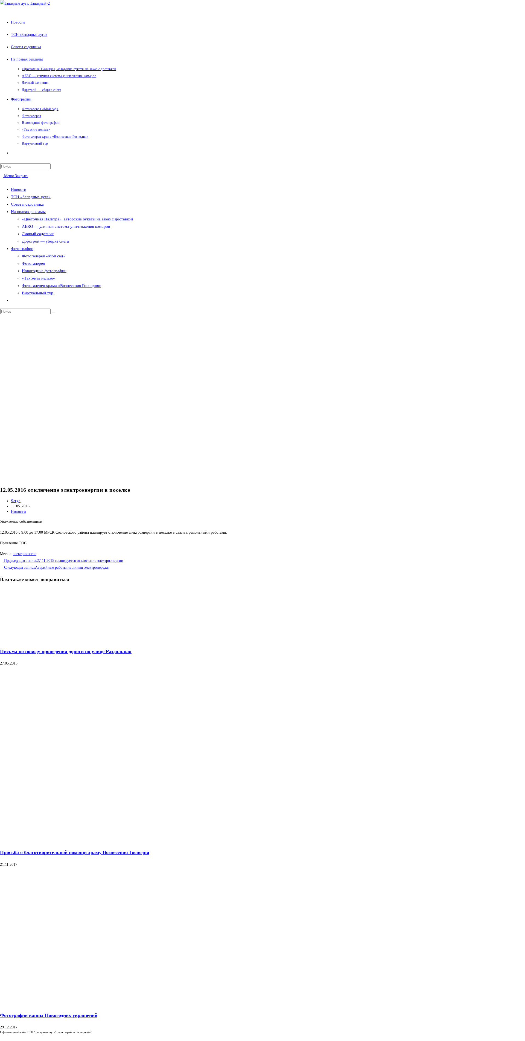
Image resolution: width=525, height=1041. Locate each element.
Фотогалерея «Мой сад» (43, 256)
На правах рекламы (28, 211)
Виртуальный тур (37, 293)
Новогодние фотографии (44, 271)
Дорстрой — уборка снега (45, 241)
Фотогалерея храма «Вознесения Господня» (61, 285)
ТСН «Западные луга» (31, 197)
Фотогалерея (33, 263)
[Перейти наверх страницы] (1, 1037)
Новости (18, 189)
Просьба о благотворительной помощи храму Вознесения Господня (74, 852)
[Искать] (54, 312)
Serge (16, 501)
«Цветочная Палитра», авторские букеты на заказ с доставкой (77, 219)
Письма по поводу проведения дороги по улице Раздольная (66, 651)
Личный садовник (38, 234)
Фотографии (22, 248)
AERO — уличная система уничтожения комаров (66, 226)
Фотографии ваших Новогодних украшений (48, 1015)
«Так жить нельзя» (38, 278)
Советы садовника (27, 204)
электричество (24, 554)
